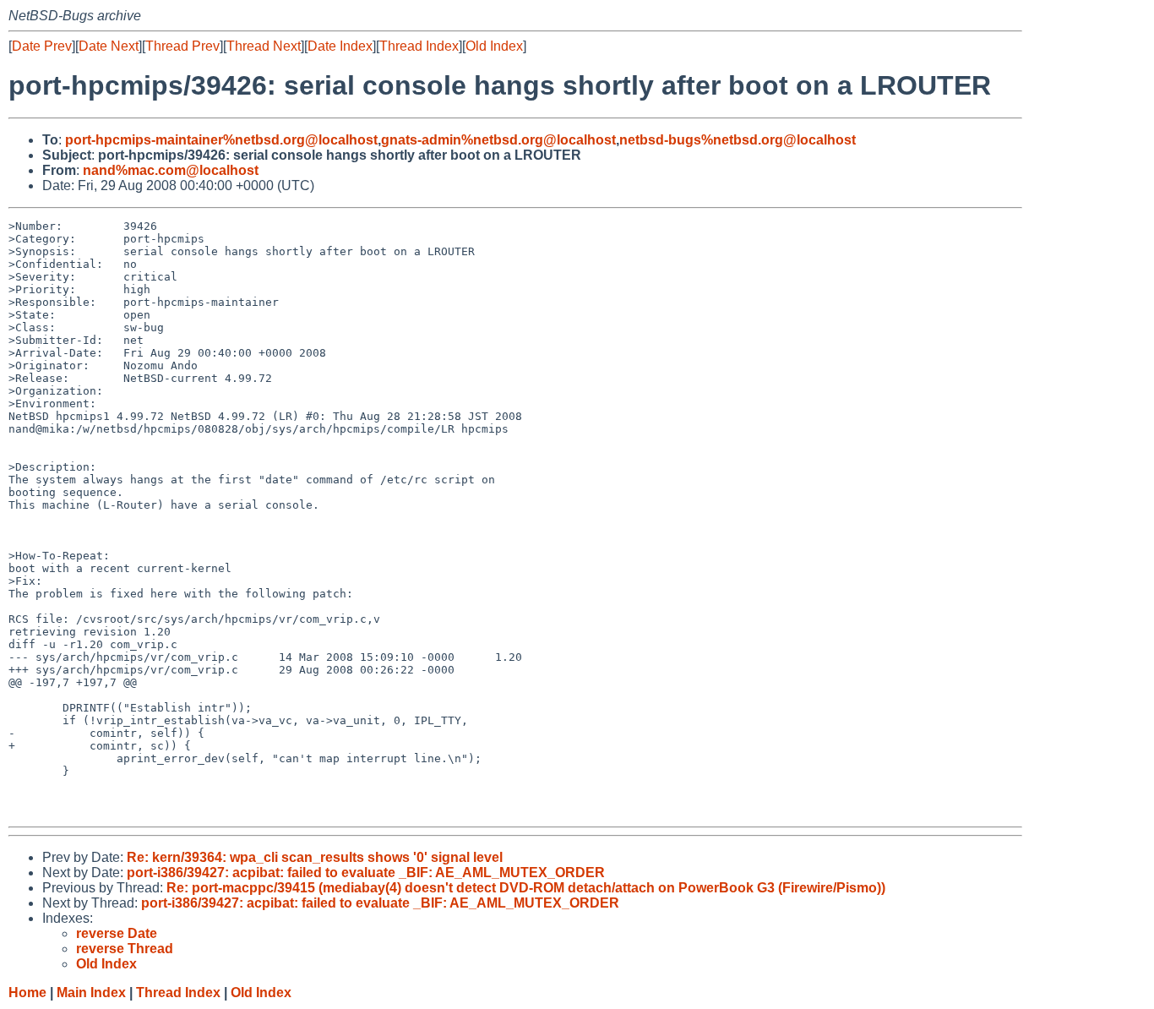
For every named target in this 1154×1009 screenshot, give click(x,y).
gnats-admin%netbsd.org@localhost (498, 140)
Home (27, 992)
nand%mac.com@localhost (171, 170)
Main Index (91, 992)
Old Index (494, 46)
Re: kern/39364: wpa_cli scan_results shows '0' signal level (315, 857)
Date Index (340, 46)
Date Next (109, 46)
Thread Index (419, 46)
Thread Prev (182, 46)
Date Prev (42, 46)
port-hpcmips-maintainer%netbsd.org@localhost (221, 140)
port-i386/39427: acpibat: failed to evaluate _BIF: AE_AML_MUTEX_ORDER (366, 872)
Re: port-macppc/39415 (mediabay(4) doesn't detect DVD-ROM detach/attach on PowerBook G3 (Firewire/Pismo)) (525, 888)
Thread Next (263, 46)
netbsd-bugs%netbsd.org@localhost (737, 140)
